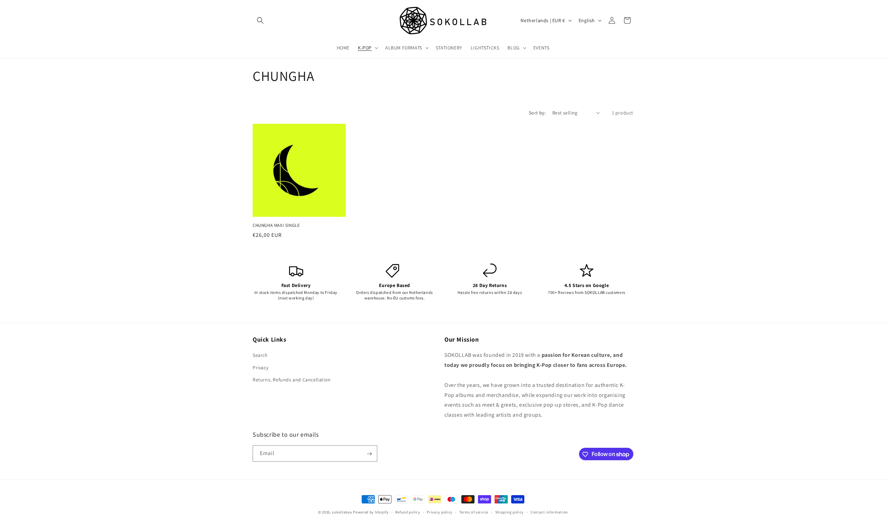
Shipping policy (509, 511)
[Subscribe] (369, 454)
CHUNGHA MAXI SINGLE (276, 225)
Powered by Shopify (371, 512)
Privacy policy (439, 511)
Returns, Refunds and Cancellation (292, 380)
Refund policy (407, 511)
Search (260, 355)
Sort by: (537, 113)
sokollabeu (342, 512)
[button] (260, 20)
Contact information (549, 511)
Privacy (260, 367)
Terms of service (473, 511)
